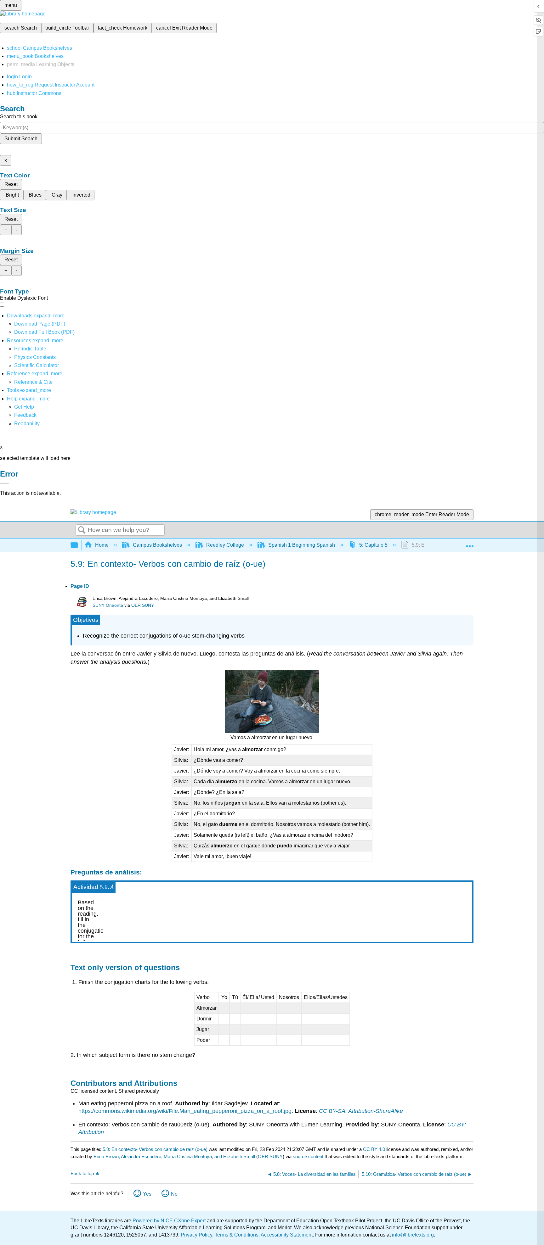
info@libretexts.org (412, 1234)
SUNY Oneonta (108, 605)
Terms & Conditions (236, 1234)
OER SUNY (142, 605)
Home (102, 545)
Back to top (82, 1173)
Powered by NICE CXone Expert (170, 1220)
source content (308, 1156)
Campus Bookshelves (157, 545)
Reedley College (225, 545)
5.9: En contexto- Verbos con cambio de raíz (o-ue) (155, 1149)
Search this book (18, 116)
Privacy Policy (196, 1234)
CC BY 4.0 (374, 1149)
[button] (25, 415)
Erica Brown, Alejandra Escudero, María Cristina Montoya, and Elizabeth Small (174, 1156)
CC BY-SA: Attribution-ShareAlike (361, 1111)
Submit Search (20, 138)
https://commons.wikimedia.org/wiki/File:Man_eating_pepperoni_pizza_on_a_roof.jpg (185, 1111)
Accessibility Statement (287, 1234)
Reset (11, 184)
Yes (147, 1194)
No (174, 1194)
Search (82, 530)
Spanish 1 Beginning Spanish (301, 545)
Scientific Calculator (36, 365)
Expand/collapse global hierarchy (78, 545)
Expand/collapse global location (469, 543)
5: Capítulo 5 (373, 545)
